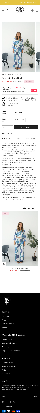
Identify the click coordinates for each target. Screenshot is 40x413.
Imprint (4, 328)
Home (4, 74)
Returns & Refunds (8, 366)
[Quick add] (4, 264)
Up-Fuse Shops (7, 362)
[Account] (32, 10)
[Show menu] (2, 10)
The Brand (5, 316)
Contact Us (6, 374)
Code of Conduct (8, 324)
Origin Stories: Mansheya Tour (13, 351)
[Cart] (37, 10)
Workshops (6, 347)
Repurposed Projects (9, 343)
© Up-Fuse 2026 (7, 406)
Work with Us (7, 339)
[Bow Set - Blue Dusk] (20, 238)
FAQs (4, 370)
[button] (7, 10)
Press (4, 320)
